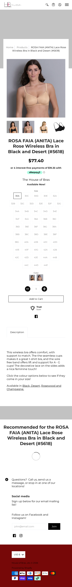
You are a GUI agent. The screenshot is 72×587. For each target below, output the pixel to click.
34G (27, 219)
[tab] (17, 332)
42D (26, 257)
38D (36, 234)
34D (45, 211)
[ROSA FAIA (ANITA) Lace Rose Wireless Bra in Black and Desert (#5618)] (36, 88)
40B (36, 242)
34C (36, 211)
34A (17, 211)
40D (55, 242)
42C (17, 257)
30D (36, 196)
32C (22, 203)
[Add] (44, 289)
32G (59, 203)
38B (17, 234)
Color (36, 273)
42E (36, 257)
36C (54, 219)
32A (55, 196)
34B (27, 211)
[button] (47, 5)
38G (17, 242)
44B (55, 257)
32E (41, 203)
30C (27, 196)
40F (27, 249)
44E (46, 265)
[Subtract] (27, 289)
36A (36, 219)
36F (36, 226)
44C (26, 265)
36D (18, 226)
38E (46, 234)
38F (55, 234)
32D (32, 203)
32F (50, 203)
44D (36, 265)
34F (17, 219)
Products (22, 47)
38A (54, 226)
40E (17, 249)
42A (46, 249)
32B (13, 203)
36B (45, 219)
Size (36, 191)
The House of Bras (36, 180)
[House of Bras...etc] (12, 5)
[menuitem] (47, 5)
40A (26, 242)
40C (45, 242)
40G (36, 249)
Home (9, 47)
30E (46, 196)
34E (55, 211)
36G (45, 226)
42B (55, 249)
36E (27, 226)
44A (45, 257)
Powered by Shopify (22, 568)
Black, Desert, (31, 385)
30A (17, 196)
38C (27, 234)
